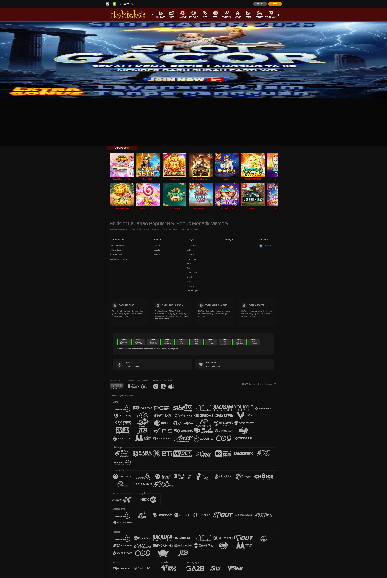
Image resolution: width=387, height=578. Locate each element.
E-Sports (259, 17)
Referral (157, 254)
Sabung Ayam (270, 17)
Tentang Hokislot (116, 250)
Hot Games (160, 17)
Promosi (157, 245)
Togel (215, 17)
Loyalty (157, 250)
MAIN (124, 165)
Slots (171, 17)
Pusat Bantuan (116, 254)
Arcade (238, 17)
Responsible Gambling (119, 245)
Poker (248, 17)
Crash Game (226, 17)
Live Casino (193, 17)
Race (205, 17)
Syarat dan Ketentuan (118, 259)
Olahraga (183, 17)
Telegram (267, 245)
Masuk (260, 4)
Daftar (275, 4)
